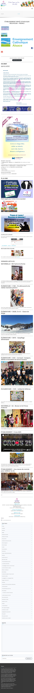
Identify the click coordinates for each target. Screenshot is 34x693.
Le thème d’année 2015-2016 (6, 595)
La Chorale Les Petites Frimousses (7, 592)
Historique (3, 582)
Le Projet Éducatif (4, 605)
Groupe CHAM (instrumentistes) (6, 553)
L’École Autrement (4, 586)
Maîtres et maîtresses (5, 569)
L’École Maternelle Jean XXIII (6, 561)
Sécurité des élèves (5, 576)
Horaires (3, 603)
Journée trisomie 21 (5, 557)
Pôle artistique (4, 590)
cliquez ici (18, 256)
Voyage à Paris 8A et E (5, 580)
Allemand (3, 530)
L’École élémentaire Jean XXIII (6, 588)
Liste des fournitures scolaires (6, 567)
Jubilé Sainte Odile (4, 559)
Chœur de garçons (4, 542)
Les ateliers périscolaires (5, 563)
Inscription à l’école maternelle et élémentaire (8, 584)
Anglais (3, 532)
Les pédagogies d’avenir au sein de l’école (8, 565)
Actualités (3, 528)
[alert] (17, 520)
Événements (4, 551)
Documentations (4, 549)
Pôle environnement (5, 597)
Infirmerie (3, 555)
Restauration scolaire (5, 599)
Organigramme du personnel (6, 611)
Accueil (19, 13)
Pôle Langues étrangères (5, 607)
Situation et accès (4, 601)
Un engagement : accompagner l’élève (7, 578)
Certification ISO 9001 (5, 609)
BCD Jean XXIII (4, 538)
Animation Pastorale (5, 534)
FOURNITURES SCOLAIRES (17, 60)
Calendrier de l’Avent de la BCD (6, 540)
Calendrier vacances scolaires (6, 618)
